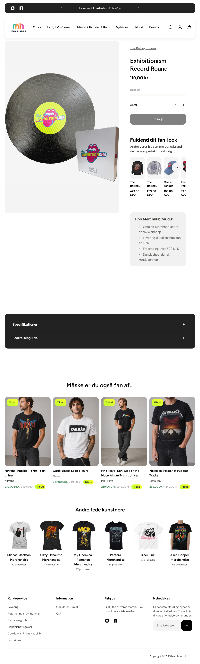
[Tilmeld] (186, 625)
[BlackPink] (28, 543)
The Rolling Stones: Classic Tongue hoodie (135, 184)
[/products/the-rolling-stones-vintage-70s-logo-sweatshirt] (154, 168)
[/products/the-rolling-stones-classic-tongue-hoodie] (137, 168)
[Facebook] (21, 8)
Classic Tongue (168, 184)
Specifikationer (25, 324)
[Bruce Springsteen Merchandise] (157, 549)
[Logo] (18, 27)
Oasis (56, 476)
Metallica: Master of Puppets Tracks (168, 473)
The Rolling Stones (143, 48)
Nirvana (9, 481)
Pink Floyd (107, 481)
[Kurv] (189, 27)
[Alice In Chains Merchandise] (93, 549)
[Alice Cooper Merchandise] (60, 545)
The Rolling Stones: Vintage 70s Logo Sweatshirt (153, 184)
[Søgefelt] (170, 27)
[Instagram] (12, 8)
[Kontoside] (180, 27)
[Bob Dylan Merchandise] (125, 549)
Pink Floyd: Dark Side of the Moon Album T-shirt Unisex (120, 473)
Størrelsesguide (25, 338)
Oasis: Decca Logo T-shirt (70, 471)
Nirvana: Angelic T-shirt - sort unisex (25, 473)
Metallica (155, 481)
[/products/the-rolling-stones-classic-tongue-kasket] (171, 168)
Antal (133, 105)
